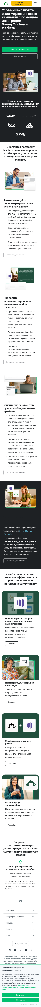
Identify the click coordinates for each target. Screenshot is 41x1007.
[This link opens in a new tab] (9, 950)
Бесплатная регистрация (18, 3)
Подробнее (12, 763)
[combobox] (20, 943)
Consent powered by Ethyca (29, 1004)
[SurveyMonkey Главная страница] (5, 3)
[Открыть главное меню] (35, 3)
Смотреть (11, 644)
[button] (20, 910)
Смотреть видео (20, 56)
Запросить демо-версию (19, 49)
